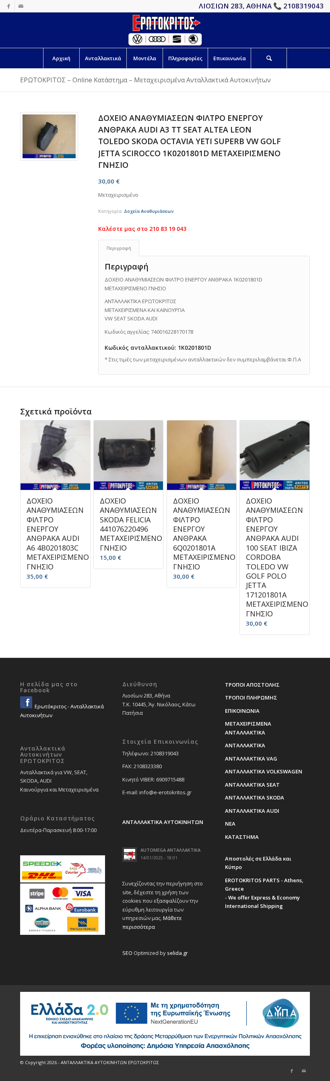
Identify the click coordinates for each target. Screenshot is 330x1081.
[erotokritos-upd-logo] (164, 30)
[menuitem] (61, 58)
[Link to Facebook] (8, 6)
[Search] (269, 58)
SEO (127, 953)
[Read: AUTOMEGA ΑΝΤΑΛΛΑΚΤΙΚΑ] (129, 854)
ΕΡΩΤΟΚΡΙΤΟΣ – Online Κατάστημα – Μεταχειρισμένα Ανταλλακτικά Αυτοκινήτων (145, 79)
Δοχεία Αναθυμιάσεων (149, 211)
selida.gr (177, 953)
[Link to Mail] (21, 6)
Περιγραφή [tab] (119, 248)
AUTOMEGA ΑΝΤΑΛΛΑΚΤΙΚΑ (170, 850)
